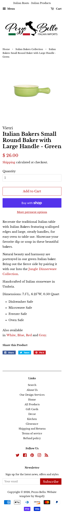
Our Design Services (32, 394)
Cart (58, 8)
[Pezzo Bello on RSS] (46, 455)
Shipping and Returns (32, 428)
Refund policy (32, 438)
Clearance (32, 423)
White (11, 335)
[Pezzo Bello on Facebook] (25, 455)
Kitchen (32, 419)
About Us (32, 390)
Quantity (9, 171)
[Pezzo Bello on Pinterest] (32, 455)
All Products (32, 404)
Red (29, 335)
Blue (20, 335)
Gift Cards (32, 409)
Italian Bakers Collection (29, 49)
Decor (32, 414)
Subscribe (51, 482)
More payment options (32, 212)
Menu (11, 8)
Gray (42, 335)
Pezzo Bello (38, 492)
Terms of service (32, 433)
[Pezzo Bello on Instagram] (39, 455)
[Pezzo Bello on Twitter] (17, 455)
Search (32, 385)
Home (6, 49)
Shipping (9, 162)
